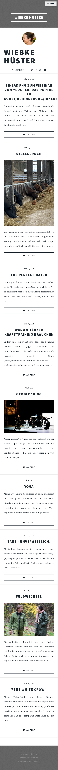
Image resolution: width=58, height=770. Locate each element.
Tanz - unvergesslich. (28, 541)
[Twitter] (32, 70)
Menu (52, 4)
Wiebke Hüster (29, 17)
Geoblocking (29, 394)
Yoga (29, 486)
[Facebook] (36, 70)
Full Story (29, 134)
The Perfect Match (29, 275)
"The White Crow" (29, 689)
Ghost (36, 761)
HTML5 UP (33, 758)
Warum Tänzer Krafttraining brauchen (29, 332)
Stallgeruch (29, 154)
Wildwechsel (29, 596)
